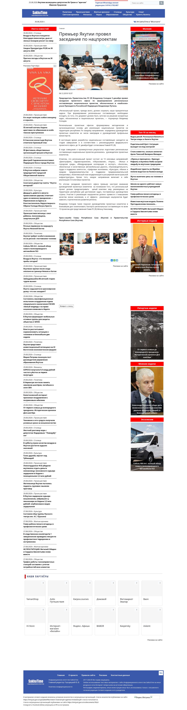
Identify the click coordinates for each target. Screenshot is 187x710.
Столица (118, 12)
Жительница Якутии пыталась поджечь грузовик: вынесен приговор (37, 486)
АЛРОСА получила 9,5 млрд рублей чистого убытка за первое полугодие (39, 372)
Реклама (103, 675)
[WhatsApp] (114, 260)
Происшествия (83, 12)
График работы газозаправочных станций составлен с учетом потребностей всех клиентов (38, 564)
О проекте (73, 675)
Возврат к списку (66, 306)
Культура (130, 12)
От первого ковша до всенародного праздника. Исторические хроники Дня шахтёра (39, 410)
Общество (127, 14)
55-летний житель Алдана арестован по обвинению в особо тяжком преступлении (38, 130)
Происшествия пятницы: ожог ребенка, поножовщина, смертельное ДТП (37, 216)
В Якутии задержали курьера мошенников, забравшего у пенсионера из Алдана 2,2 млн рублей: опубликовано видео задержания (37, 501)
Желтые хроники (102, 12)
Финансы (87, 14)
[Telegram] (117, 260)
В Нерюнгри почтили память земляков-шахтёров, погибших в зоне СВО (38, 385)
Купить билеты (143, 14)
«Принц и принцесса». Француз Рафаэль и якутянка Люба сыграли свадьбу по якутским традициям (146, 161)
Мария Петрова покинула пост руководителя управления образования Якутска (37, 360)
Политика (67, 12)
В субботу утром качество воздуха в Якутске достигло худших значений (39, 445)
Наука (99, 14)
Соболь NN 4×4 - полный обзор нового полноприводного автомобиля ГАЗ (37, 248)
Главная (61, 675)
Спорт (141, 12)
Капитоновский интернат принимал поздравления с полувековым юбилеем (35, 397)
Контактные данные (120, 675)
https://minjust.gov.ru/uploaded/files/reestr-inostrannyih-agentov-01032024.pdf (52, 700)
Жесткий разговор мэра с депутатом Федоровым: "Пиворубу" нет (39, 433)
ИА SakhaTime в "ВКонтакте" (148, 22)
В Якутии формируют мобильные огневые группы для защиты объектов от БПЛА (38, 319)
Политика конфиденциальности (60, 687)
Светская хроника (71, 14)
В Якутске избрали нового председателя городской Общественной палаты (35, 173)
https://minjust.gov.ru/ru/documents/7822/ (83, 702)
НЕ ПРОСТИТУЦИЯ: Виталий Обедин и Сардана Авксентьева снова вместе (39, 552)
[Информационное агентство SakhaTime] (40, 13)
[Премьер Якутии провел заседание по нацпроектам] (93, 67)
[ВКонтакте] (112, 260)
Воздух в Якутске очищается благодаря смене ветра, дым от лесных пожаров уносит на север (38, 38)
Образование (112, 14)
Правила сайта (88, 675)
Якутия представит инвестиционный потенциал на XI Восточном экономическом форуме (39, 347)
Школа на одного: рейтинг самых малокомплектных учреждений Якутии (146, 186)
